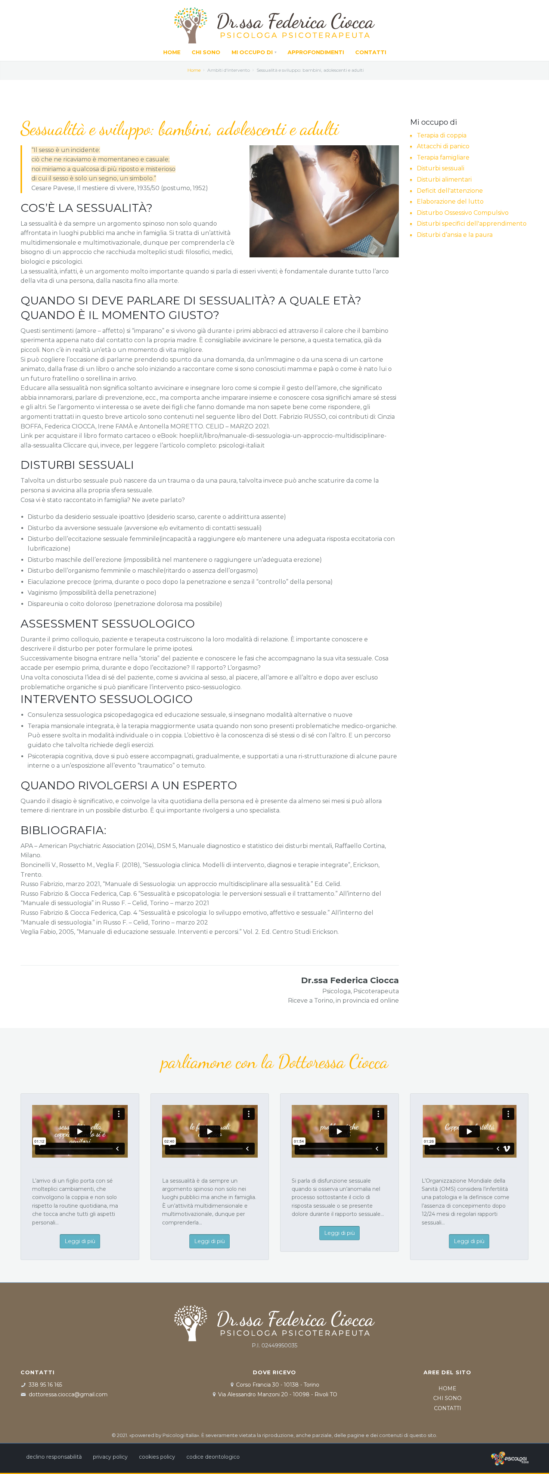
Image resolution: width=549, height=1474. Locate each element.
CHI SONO (447, 1398)
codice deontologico (213, 1456)
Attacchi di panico (443, 146)
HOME (447, 1388)
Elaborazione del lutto (450, 201)
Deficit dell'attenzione (450, 190)
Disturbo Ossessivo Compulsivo (463, 212)
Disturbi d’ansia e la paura (455, 234)
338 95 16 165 (45, 1384)
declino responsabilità (54, 1456)
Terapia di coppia (441, 135)
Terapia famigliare (443, 157)
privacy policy (110, 1456)
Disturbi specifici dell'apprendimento (472, 223)
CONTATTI (447, 1408)
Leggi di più (80, 1241)
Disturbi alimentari (444, 179)
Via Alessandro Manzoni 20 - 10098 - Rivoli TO (277, 1394)
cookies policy (157, 1456)
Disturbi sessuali (440, 168)
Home (194, 70)
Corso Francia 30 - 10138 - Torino (277, 1384)
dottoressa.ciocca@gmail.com (68, 1394)
